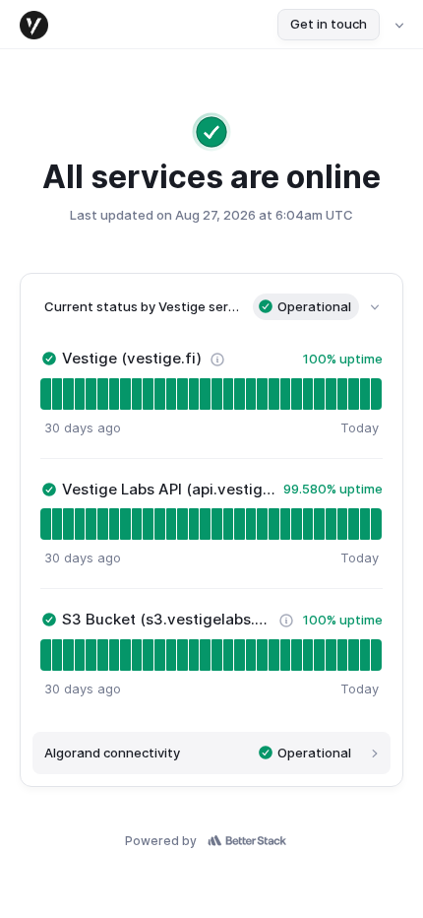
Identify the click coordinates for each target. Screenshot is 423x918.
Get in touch (328, 24)
